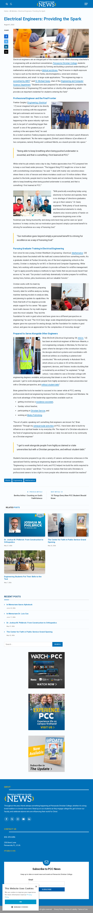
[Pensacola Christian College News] (46, 4)
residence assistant (44, 402)
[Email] (6, 52)
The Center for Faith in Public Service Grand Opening (67, 541)
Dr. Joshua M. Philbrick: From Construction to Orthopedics (23, 541)
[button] (20, 907)
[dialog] (20, 897)
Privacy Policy (58, 909)
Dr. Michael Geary (42, 81)
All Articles (13, 11)
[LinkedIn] (6, 47)
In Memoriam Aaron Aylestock (19, 605)
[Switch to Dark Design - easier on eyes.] (10, 4)
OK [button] (20, 902)
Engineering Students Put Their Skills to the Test (23, 578)
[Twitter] (6, 41)
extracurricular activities (43, 426)
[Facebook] (6, 36)
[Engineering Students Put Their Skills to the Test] (24, 561)
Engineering (17, 480)
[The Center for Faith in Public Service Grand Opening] (68, 525)
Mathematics (30, 480)
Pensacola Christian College (65, 63)
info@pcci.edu (10, 851)
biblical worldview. (50, 70)
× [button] (36, 887)
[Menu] (86, 4)
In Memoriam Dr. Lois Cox (17, 614)
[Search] (6, 4)
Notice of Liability (71, 909)
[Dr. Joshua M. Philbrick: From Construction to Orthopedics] (24, 525)
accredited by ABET (21, 81)
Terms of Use (83, 909)
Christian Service (38, 411)
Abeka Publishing (34, 415)
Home (6, 11)
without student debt (50, 384)
